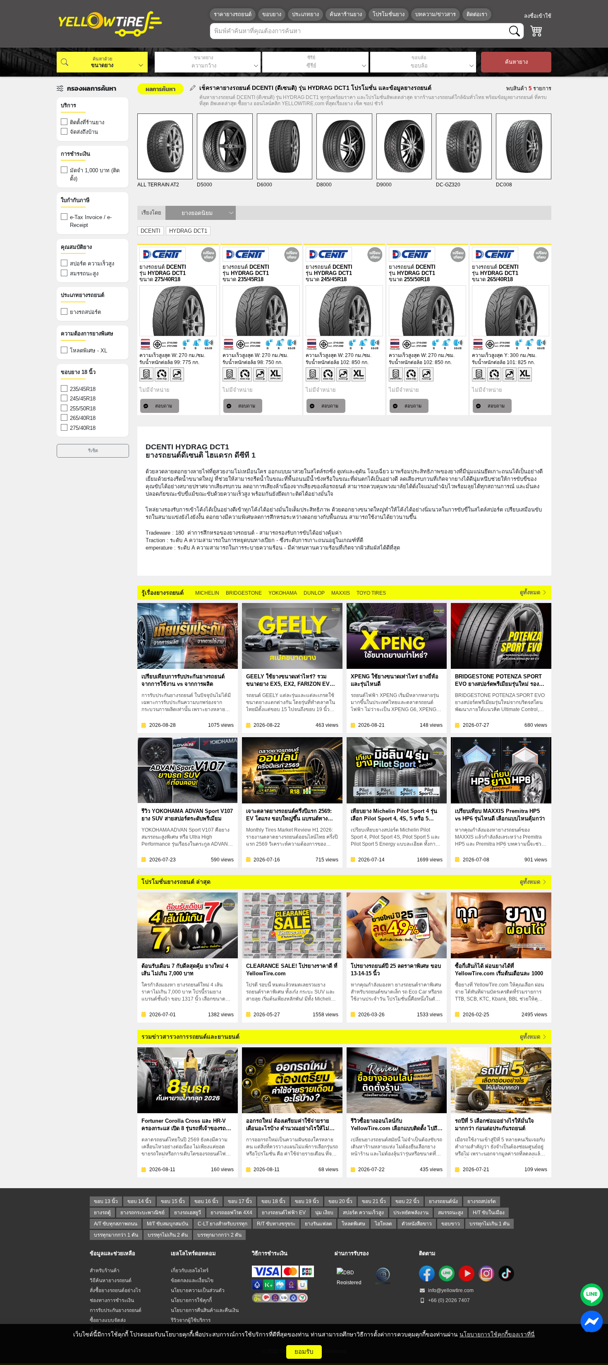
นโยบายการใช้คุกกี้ (191, 1300)
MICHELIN (207, 593)
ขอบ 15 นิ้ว (173, 1201)
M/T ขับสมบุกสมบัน (167, 1224)
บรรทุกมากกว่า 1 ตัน (116, 1235)
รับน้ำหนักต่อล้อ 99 (159, 362)
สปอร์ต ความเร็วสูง (363, 1212)
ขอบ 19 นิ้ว (307, 1201)
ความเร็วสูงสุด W (157, 355)
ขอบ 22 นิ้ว (407, 1201)
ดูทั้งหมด (531, 592)
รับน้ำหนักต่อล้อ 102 (327, 362)
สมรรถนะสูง (450, 1212)
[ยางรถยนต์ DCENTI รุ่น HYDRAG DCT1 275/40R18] (178, 311)
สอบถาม (163, 405)
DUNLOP (314, 593)
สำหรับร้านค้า (105, 1270)
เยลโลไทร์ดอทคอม (193, 1253)
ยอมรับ (304, 1351)
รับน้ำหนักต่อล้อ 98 (243, 362)
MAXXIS (340, 593)
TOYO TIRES (371, 593)
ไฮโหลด (383, 1224)
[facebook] (427, 1273)
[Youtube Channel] (466, 1273)
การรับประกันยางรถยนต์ (115, 1310)
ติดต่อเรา (477, 14)
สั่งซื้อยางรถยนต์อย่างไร (115, 1290)
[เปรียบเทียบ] (209, 254)
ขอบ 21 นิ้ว (374, 1201)
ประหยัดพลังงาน (410, 1212)
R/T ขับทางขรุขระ (276, 1224)
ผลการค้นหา (160, 89)
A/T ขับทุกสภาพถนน (115, 1224)
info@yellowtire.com (450, 1290)
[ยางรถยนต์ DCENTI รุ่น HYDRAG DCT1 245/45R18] (344, 311)
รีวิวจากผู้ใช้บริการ (191, 1320)
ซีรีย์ (311, 57)
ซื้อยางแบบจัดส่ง (108, 1320)
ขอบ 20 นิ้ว (340, 1201)
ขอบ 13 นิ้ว (106, 1201)
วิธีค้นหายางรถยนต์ (111, 1280)
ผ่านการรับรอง (352, 1253)
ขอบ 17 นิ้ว (240, 1201)
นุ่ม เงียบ (324, 1212)
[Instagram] (486, 1273)
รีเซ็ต (93, 450)
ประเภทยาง (305, 14)
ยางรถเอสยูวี (187, 1212)
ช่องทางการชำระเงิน (112, 1300)
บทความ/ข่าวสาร (435, 14)
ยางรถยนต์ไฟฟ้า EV (284, 1212)
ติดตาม (427, 1253)
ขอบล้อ (419, 57)
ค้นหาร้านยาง (346, 14)
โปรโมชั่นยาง (389, 14)
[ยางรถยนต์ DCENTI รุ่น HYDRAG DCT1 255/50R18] (427, 311)
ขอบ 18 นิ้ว (273, 1201)
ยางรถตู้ (102, 1212)
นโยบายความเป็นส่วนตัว (198, 1290)
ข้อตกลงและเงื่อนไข (192, 1280)
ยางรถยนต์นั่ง (443, 1201)
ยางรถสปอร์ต (481, 1201)
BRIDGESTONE (244, 593)
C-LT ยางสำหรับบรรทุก (222, 1224)
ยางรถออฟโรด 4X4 (231, 1212)
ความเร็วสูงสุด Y (489, 355)
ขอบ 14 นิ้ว (139, 1201)
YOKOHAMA (282, 593)
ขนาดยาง (203, 57)
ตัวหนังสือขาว (417, 1224)
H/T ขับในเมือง (489, 1212)
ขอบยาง (271, 14)
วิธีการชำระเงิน (269, 1253)
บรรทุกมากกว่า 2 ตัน (219, 1235)
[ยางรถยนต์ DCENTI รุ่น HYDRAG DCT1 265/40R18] (510, 311)
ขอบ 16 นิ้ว (206, 1201)
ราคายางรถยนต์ (232, 14)
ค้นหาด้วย (102, 59)
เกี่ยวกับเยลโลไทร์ (189, 1270)
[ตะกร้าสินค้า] (536, 31)
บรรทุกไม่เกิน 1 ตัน (489, 1224)
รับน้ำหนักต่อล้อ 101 (493, 362)
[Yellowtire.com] (110, 23)
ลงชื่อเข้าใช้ (537, 16)
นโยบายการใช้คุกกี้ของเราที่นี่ (497, 1334)
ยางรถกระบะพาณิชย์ (142, 1212)
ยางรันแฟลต (318, 1224)
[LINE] (447, 1273)
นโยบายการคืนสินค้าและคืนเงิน (205, 1310)
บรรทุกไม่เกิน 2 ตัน (168, 1235)
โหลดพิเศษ (353, 1224)
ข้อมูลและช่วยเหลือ (112, 1253)
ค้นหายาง (516, 62)
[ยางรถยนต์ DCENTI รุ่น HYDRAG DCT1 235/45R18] (261, 311)
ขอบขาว (450, 1224)
